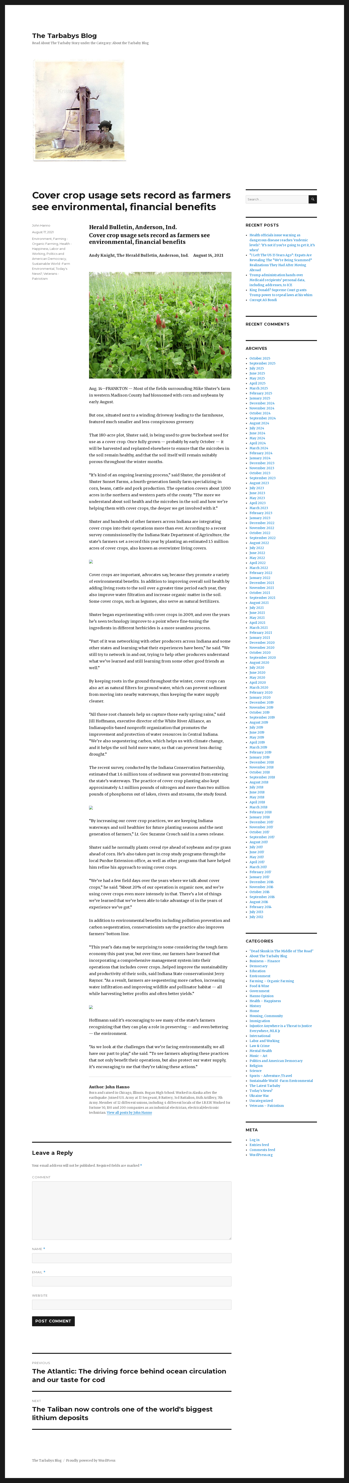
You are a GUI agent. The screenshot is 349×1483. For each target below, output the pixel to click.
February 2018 (261, 812)
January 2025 (260, 398)
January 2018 (260, 817)
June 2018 (257, 792)
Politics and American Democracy (276, 1061)
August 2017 (259, 842)
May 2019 (257, 737)
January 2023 (260, 518)
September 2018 (262, 777)
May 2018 (257, 797)
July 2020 (257, 668)
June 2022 (257, 553)
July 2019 (256, 727)
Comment (41, 1177)
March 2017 (258, 867)
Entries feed (259, 1145)
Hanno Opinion (262, 996)
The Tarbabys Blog (64, 36)
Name (38, 1249)
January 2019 (259, 757)
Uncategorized (261, 1101)
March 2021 (259, 628)
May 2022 (257, 558)
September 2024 (263, 418)
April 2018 (257, 802)
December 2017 (261, 822)
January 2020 (260, 698)
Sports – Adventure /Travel (271, 1076)
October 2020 (260, 653)
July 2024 (257, 428)
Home (254, 1011)
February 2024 (261, 453)
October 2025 (260, 358)
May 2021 (257, 618)
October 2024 (260, 413)
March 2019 (258, 747)
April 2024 (258, 443)
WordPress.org (261, 1155)
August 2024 (259, 423)
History (255, 1006)
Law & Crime (260, 1046)
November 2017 (261, 827)
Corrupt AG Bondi (263, 300)
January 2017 (259, 877)
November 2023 (262, 468)
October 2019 (259, 713)
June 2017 (257, 852)
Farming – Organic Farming (272, 981)
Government (259, 991)
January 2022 (260, 578)
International (260, 1036)
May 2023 (257, 498)
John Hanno (41, 225)
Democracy (259, 966)
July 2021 (257, 608)
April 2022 (258, 563)
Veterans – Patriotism (267, 1106)
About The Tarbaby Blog (268, 956)
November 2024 (262, 408)
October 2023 (260, 473)
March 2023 (259, 508)
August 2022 (259, 543)
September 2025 (262, 363)
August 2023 (259, 483)
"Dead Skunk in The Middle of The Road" (281, 951)
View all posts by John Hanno (129, 1113)
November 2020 (262, 648)
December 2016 (262, 882)
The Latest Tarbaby (265, 1086)
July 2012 (256, 917)
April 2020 (258, 683)
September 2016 (262, 897)
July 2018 (256, 787)
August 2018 (259, 782)
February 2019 (260, 752)
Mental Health (261, 1051)
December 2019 (262, 703)
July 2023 (257, 488)
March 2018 (258, 807)
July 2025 (257, 368)
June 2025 (257, 373)
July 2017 (256, 847)
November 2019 (261, 708)
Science (256, 1071)
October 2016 (259, 892)
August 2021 (259, 603)
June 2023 (257, 493)
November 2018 (262, 767)
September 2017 (262, 837)
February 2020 (261, 693)
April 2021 (257, 623)
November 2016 (261, 887)
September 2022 (263, 538)
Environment (42, 239)
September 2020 (263, 658)
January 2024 (260, 458)
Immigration (260, 1021)
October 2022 (260, 533)
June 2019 (257, 732)
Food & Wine (259, 986)
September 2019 (262, 717)
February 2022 (261, 573)
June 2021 (257, 613)
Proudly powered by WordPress (90, 1461)
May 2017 (257, 857)
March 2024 (259, 448)
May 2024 (257, 438)
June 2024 (257, 433)
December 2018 (262, 762)
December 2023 (262, 463)
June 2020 (257, 673)
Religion (256, 1066)
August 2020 (259, 663)
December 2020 (262, 643)
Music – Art (258, 1056)
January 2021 (260, 638)
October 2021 (260, 593)
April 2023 (258, 503)
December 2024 (262, 403)
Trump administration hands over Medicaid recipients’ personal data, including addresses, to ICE (277, 280)
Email (39, 1272)
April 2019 (257, 742)
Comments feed (262, 1150)
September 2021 (262, 598)
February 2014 (261, 907)
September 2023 (263, 478)
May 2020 (257, 678)
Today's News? (261, 1091)
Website (40, 1295)
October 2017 (259, 832)
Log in (254, 1140)
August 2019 (259, 722)
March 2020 (259, 688)
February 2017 (260, 872)
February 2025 (261, 393)
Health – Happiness (265, 1001)
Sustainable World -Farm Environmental (281, 1081)
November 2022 (262, 528)
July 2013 (256, 912)
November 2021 (262, 588)
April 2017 (257, 862)
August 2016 (259, 902)
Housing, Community (266, 1016)
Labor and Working (265, 1041)
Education (257, 971)
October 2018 (260, 772)
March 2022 (259, 568)
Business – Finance (265, 961)
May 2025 (257, 378)
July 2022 (257, 548)
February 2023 (261, 513)
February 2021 (261, 633)
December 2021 (262, 583)
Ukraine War (259, 1096)
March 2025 (259, 388)
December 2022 (262, 523)
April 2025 (257, 383)
